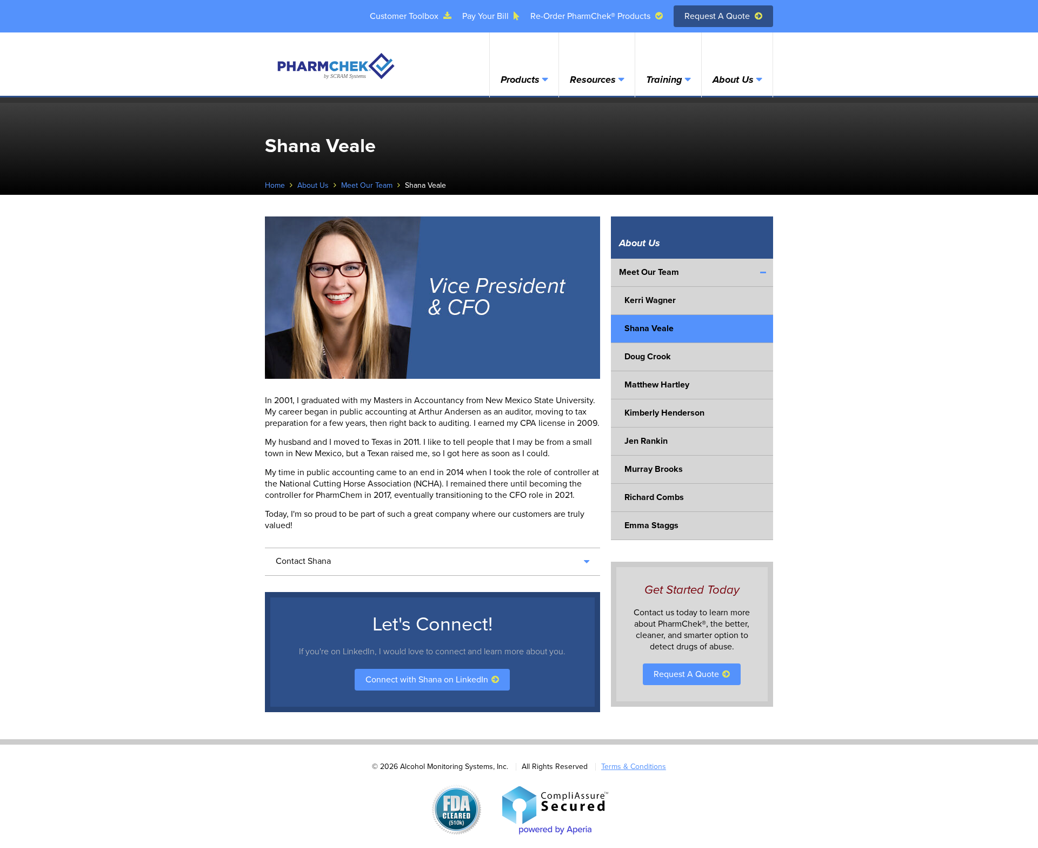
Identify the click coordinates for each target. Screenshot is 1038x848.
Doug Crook (647, 356)
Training (664, 80)
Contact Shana (303, 561)
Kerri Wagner (650, 300)
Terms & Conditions (633, 766)
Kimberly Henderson (664, 412)
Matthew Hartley (656, 384)
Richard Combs (654, 497)
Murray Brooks (653, 469)
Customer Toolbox (405, 16)
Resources (593, 80)
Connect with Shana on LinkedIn (427, 679)
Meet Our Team (366, 185)
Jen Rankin (646, 441)
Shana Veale (649, 328)
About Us (733, 80)
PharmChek (335, 66)
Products (520, 80)
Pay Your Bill (486, 16)
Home (275, 185)
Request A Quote (718, 16)
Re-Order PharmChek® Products (591, 16)
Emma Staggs (651, 525)
